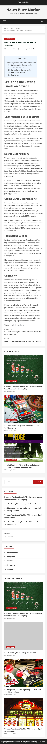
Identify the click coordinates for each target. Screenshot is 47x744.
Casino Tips (9, 561)
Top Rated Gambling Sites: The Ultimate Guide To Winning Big (23, 409)
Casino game (9, 556)
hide (24, 58)
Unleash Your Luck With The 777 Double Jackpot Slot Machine (23, 712)
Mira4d (7, 533)
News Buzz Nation (23, 10)
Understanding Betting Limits (20, 65)
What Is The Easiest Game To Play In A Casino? (22, 340)
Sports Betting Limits (17, 68)
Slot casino (8, 569)
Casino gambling (9, 38)
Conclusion (13, 75)
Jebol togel (8, 536)
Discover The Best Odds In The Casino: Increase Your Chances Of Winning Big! (23, 369)
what (22, 325)
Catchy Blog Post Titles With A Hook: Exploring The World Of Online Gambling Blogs (23, 448)
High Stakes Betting (16, 72)
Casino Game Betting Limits (19, 70)
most (17, 325)
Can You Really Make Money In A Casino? (20, 504)
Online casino (9, 565)
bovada (12, 325)
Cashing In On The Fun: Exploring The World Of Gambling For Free (23, 673)
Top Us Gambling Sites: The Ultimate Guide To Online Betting (22, 331)
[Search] (42, 21)
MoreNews (30, 742)
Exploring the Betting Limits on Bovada (21, 62)
